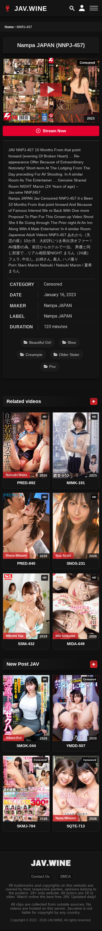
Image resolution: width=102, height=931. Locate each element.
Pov (52, 366)
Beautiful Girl (40, 342)
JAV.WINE (29, 8)
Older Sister (69, 354)
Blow (72, 342)
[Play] (51, 90)
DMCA (65, 877)
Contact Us (40, 877)
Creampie (34, 354)
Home (9, 26)
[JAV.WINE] (51, 864)
